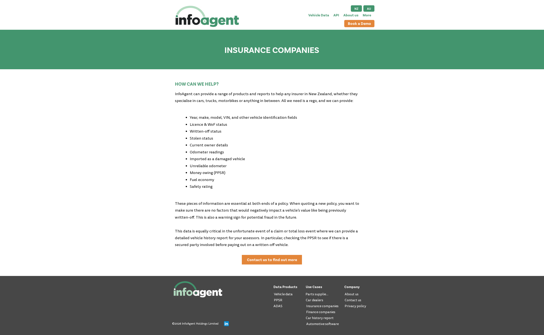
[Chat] (226, 323)
